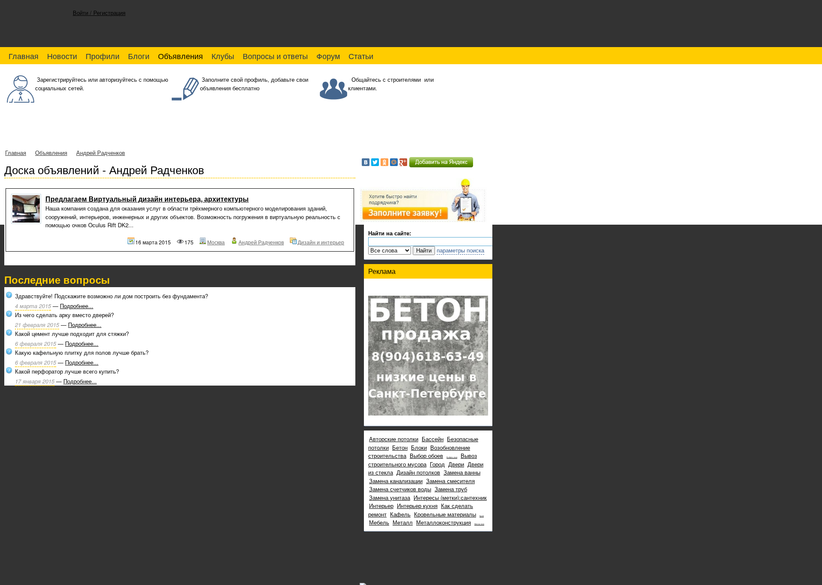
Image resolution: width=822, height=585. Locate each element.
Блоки (419, 447)
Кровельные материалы (445, 514)
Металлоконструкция (443, 522)
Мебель (379, 522)
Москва (216, 242)
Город (437, 464)
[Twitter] (375, 162)
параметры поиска (460, 250)
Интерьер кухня (417, 506)
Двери (456, 464)
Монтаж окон (479, 524)
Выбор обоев (426, 455)
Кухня (482, 515)
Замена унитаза (389, 497)
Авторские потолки (393, 439)
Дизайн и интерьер (321, 242)
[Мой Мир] (394, 162)
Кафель (400, 514)
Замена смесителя (450, 481)
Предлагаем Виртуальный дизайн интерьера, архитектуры (147, 199)
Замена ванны (462, 472)
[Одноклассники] (384, 162)
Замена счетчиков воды (400, 489)
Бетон (400, 447)
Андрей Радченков (100, 152)
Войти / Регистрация (99, 13)
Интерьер (381, 506)
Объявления (51, 152)
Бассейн (433, 439)
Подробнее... (76, 306)
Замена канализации (396, 481)
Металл (403, 522)
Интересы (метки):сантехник (450, 497)
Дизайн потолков (418, 472)
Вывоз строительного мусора (422, 459)
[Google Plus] (403, 162)
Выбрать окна (452, 457)
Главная (15, 152)
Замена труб (451, 489)
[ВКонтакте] (365, 162)
